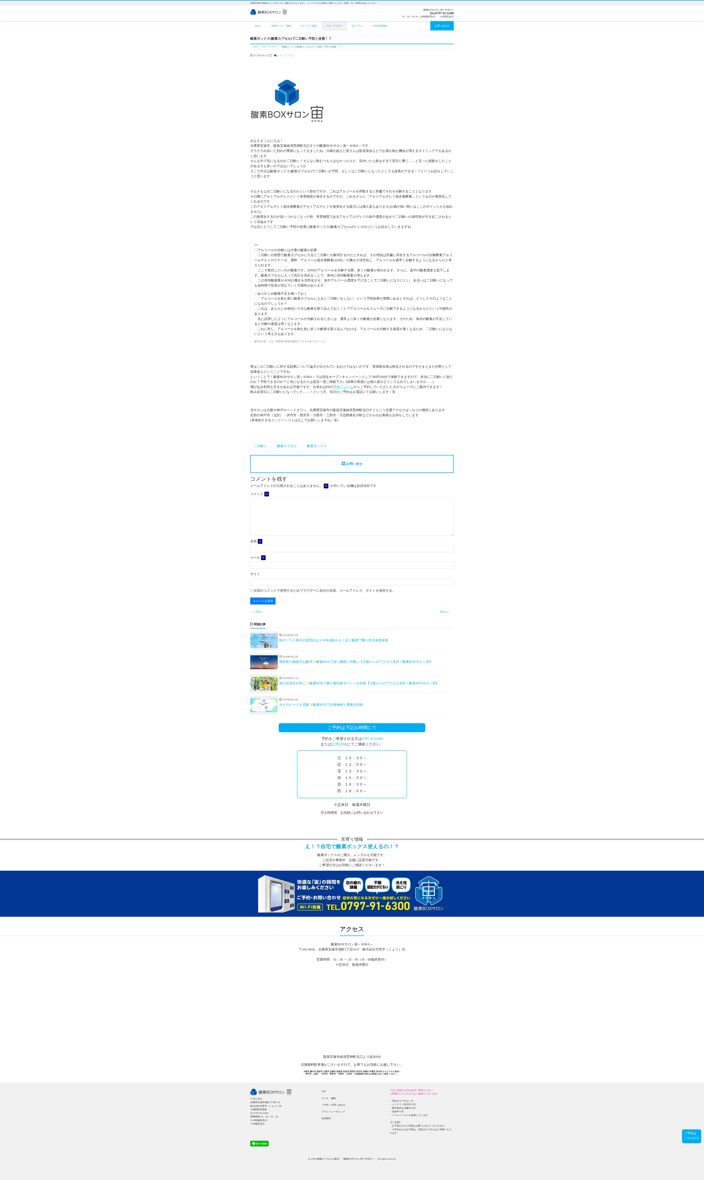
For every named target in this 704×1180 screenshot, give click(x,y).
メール (257, 557)
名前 (255, 541)
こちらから (691, 1138)
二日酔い (260, 446)
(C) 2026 (312, 1158)
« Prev (258, 611)
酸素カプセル (287, 446)
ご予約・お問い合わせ (333, 1104)
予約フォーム (343, 387)
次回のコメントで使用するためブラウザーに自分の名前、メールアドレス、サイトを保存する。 (324, 590)
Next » (444, 611)
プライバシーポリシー (333, 1111)
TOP (323, 1091)
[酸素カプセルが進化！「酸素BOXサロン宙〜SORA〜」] (268, 11)
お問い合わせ (442, 25)
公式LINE (339, 744)
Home (258, 25)
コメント (259, 494)
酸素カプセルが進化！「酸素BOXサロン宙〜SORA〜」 (346, 1158)
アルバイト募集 (308, 25)
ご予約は (690, 1133)
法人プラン (357, 25)
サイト (255, 574)
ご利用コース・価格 (280, 25)
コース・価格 (328, 1098)
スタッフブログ (334, 25)
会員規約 (326, 1118)
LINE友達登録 (379, 25)
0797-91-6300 (372, 739)
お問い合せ (353, 464)
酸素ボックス (317, 446)
